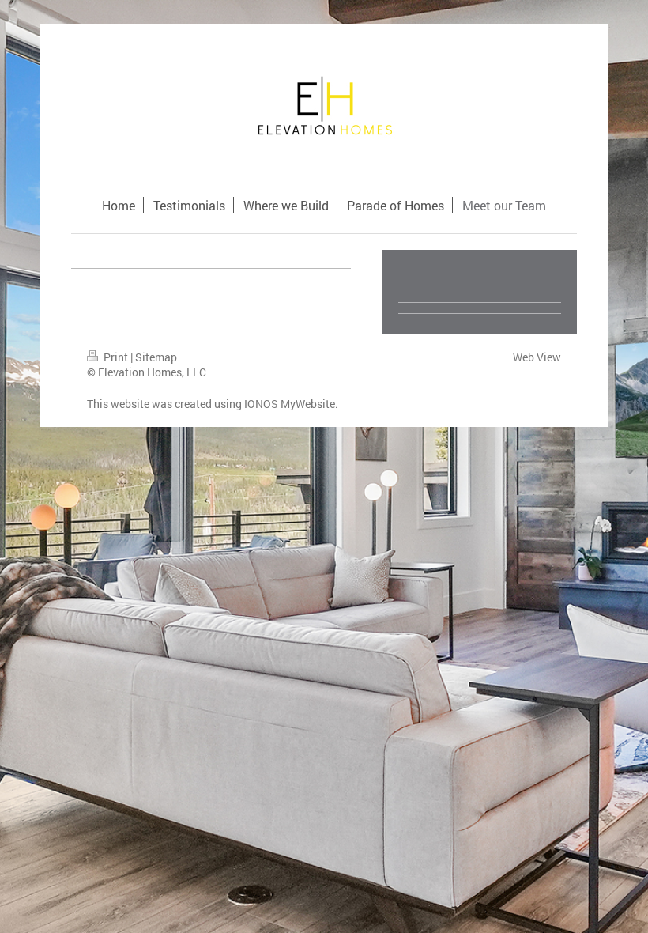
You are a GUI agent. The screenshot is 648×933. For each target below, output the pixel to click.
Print (115, 357)
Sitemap (156, 357)
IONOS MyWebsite (289, 403)
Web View (537, 357)
